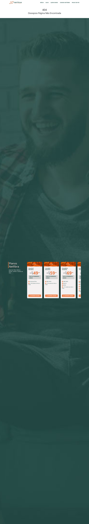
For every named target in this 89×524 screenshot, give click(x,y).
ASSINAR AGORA (35, 295)
